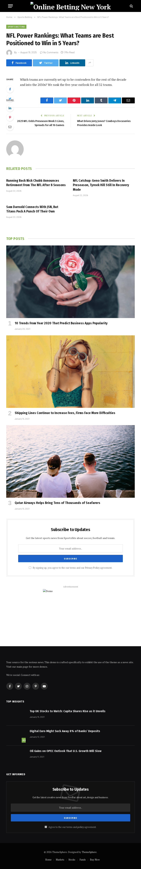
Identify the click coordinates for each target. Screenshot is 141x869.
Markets (60, 859)
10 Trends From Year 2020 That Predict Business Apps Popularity (61, 323)
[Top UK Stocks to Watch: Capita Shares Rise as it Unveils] (16, 716)
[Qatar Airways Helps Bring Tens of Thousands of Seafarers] (70, 461)
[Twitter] (10, 98)
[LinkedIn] (10, 108)
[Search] (131, 6)
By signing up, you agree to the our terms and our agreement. (72, 567)
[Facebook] (10, 89)
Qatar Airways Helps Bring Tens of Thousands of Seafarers (57, 503)
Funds (82, 859)
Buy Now (95, 859)
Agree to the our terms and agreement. (72, 827)
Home (48, 859)
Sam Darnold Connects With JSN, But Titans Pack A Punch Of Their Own (32, 209)
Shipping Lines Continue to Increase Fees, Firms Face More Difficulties (65, 413)
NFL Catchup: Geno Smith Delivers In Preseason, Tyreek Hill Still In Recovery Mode (101, 185)
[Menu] (10, 6)
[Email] (10, 126)
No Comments (50, 52)
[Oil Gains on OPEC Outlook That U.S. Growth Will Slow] (16, 755)
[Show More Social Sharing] (89, 62)
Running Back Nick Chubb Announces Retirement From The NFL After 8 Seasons (36, 183)
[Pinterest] (10, 117)
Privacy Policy (92, 567)
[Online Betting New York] (70, 6)
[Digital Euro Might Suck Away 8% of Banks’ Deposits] (16, 736)
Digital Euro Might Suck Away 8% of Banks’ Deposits (65, 731)
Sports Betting (16, 26)
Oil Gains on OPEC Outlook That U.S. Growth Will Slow (66, 751)
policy (80, 827)
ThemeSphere (89, 852)
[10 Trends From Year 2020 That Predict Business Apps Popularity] (70, 281)
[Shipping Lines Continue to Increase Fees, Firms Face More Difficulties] (70, 371)
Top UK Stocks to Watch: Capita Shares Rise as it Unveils (67, 711)
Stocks (71, 859)
